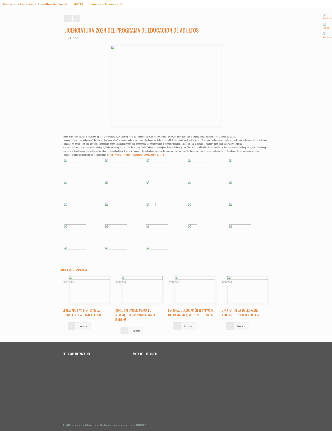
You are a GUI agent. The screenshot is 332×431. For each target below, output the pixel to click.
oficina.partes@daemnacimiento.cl (105, 4)
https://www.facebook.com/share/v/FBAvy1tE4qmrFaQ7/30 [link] (136, 154)
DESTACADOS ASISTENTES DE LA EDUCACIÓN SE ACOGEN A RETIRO (82, 312)
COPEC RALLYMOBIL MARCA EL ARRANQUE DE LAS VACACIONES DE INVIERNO (135, 315)
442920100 (78, 4)
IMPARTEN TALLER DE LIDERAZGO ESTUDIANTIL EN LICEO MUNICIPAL (240, 312)
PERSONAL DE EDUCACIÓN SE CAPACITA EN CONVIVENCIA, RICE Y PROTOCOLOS (191, 312)
